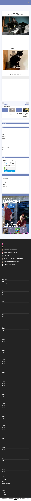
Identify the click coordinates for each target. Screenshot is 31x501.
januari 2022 (3, 429)
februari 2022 (3, 427)
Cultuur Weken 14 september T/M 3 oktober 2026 (10, 264)
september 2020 (4, 458)
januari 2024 (3, 385)
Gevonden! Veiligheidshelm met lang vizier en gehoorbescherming (26, 114)
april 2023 (3, 401)
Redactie (13, 14)
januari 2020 (3, 473)
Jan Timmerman (5, 186)
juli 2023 (3, 396)
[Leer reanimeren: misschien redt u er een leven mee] (2, 253)
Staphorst (3, 314)
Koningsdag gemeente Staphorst (6, 483)
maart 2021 (3, 447)
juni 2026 (3, 332)
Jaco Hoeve (4, 184)
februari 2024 (3, 383)
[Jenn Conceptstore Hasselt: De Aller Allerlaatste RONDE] (2, 244)
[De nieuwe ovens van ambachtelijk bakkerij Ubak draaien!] (2, 262)
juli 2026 (3, 330)
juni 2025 (3, 354)
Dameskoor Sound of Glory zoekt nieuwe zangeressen (11, 249)
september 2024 (4, 370)
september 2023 (4, 392)
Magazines (3, 485)
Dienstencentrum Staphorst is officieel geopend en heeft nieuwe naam (13, 258)
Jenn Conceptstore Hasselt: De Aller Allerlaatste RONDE (11, 243)
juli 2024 (3, 374)
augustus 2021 (3, 438)
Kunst (2, 292)
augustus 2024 (3, 372)
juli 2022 (3, 418)
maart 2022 (3, 425)
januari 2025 (3, 363)
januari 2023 (3, 407)
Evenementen (3, 281)
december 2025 (4, 343)
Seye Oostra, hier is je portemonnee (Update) (19, 113)
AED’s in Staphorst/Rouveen (5, 477)
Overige (3, 301)
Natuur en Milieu (4, 299)
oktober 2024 (3, 368)
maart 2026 (3, 337)
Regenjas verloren (5, 112)
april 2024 (3, 379)
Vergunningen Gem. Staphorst (6, 132)
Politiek (3, 303)
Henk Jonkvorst (5, 182)
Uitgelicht (3, 316)
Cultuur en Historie (4, 279)
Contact (3, 481)
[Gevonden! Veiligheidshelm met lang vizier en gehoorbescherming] (26, 110)
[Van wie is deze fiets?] (2, 256)
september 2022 (4, 414)
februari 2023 (3, 405)
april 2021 (3, 445)
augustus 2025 (3, 350)
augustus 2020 (3, 460)
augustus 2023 (3, 394)
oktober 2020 (3, 456)
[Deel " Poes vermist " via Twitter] (14, 74)
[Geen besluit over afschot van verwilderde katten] (2, 247)
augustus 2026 (3, 328)
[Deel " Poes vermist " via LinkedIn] (19, 74)
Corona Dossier (4, 277)
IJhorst (2, 290)
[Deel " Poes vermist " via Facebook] (12, 74)
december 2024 (4, 365)
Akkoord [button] (15, 499)
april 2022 (3, 423)
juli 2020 (3, 462)
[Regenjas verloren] (5, 110)
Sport (2, 312)
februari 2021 (3, 449)
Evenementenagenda (5, 129)
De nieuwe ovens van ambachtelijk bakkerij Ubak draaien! (11, 261)
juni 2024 (3, 376)
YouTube (3, 134)
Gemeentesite (4, 149)
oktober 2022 (3, 412)
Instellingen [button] (28, 498)
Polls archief (3, 492)
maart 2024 (3, 381)
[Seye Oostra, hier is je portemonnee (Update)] (19, 110)
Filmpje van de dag (4, 283)
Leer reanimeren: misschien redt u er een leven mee (10, 252)
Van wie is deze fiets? (6, 255)
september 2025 (4, 348)
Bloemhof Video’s (5, 178)
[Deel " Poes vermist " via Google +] (15, 74)
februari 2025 (3, 361)
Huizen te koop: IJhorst (5, 145)
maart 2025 (3, 359)
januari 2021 (3, 451)
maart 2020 (3, 469)
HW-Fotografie (5, 191)
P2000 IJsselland (4, 136)
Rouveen (3, 310)
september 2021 (4, 436)
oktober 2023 (3, 390)
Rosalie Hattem (5, 180)
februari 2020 (3, 471)
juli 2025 (3, 352)
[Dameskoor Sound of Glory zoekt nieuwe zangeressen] (2, 250)
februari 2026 (3, 339)
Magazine (3, 294)
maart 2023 (3, 403)
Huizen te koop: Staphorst (5, 147)
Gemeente (3, 288)
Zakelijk (3, 321)
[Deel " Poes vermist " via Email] (20, 74)
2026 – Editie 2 (4, 488)
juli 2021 (3, 440)
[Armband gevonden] (12, 110)
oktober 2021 (3, 434)
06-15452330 (26, 76)
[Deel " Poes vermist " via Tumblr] (17, 74)
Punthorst (3, 305)
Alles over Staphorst (5, 154)
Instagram (3, 138)
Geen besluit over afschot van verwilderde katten (10, 246)
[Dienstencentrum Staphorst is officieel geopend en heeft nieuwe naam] (2, 259)
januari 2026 (3, 341)
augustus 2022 (3, 416)
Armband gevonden (10, 113)
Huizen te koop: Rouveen (5, 143)
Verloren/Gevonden (20, 14)
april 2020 (3, 467)
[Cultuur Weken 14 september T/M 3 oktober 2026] (2, 265)
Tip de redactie (4, 494)
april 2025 (3, 357)
